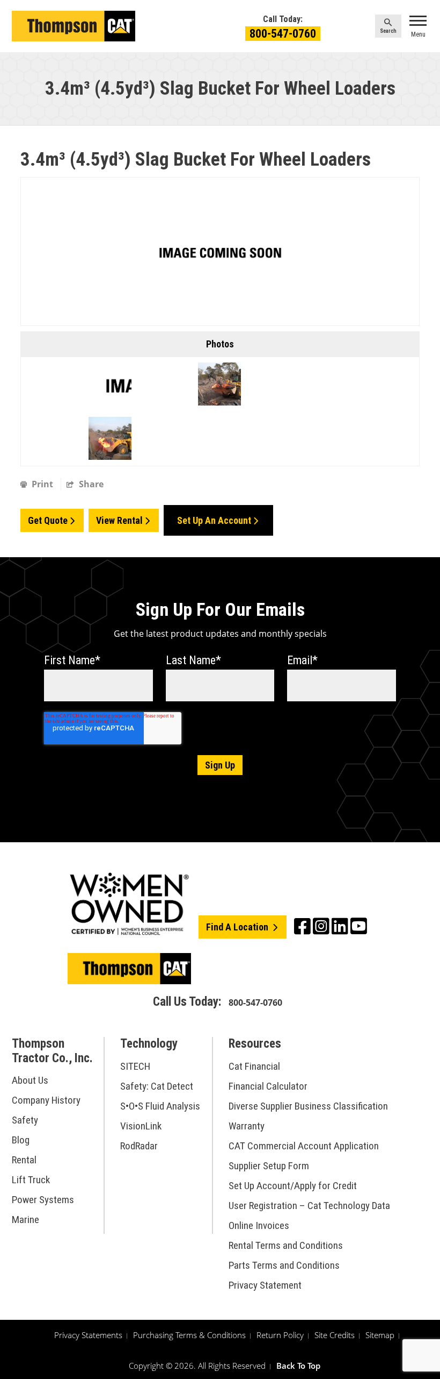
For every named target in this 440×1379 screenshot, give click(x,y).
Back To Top (298, 1365)
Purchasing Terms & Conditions (189, 1335)
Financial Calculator (268, 1086)
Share (90, 484)
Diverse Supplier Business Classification (308, 1106)
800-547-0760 (283, 33)
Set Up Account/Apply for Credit (293, 1185)
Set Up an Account (214, 520)
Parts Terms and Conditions (284, 1265)
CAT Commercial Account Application (304, 1146)
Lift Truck (31, 1180)
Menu (418, 34)
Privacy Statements (88, 1335)
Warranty (247, 1126)
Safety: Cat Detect (156, 1086)
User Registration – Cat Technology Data (309, 1205)
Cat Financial (254, 1066)
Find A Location (238, 927)
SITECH (135, 1066)
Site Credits (334, 1335)
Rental (24, 1160)
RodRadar (139, 1146)
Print (42, 484)
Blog (21, 1140)
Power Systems (43, 1199)
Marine (25, 1219)
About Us (30, 1080)
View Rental (119, 520)
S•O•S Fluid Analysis (160, 1106)
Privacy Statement (265, 1285)
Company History (46, 1100)
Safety (25, 1120)
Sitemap (379, 1335)
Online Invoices (259, 1225)
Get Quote (48, 520)
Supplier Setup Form (269, 1166)
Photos (220, 344)
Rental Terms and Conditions (286, 1245)
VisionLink (141, 1126)
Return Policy (280, 1335)
